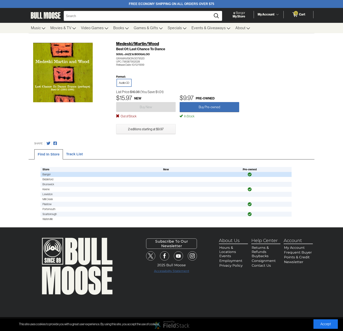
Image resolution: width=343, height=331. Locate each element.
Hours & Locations (227, 249)
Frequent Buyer (298, 252)
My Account (266, 14)
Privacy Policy (231, 265)
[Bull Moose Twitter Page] (150, 255)
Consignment (264, 261)
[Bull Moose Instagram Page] (192, 255)
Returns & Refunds (260, 249)
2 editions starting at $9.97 (146, 129)
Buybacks (260, 256)
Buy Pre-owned (209, 107)
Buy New (146, 107)
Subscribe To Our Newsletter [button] (171, 243)
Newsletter (293, 262)
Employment (230, 261)
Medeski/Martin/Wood (137, 43)
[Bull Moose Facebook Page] (164, 255)
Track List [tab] (74, 154)
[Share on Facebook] (55, 143)
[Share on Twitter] (48, 143)
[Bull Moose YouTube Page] (178, 255)
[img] (250, 175)
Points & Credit (297, 257)
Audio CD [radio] (124, 82)
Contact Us (261, 265)
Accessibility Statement (171, 271)
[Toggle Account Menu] (277, 14)
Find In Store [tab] (49, 154)
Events (225, 256)
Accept (325, 324)
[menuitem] (38, 28)
